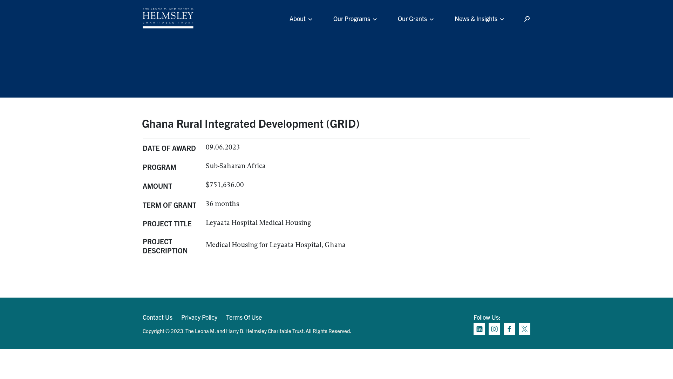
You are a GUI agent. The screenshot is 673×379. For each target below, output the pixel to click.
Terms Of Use (244, 317)
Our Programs (351, 18)
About (298, 18)
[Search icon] (527, 19)
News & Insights (476, 18)
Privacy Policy (199, 317)
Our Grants (412, 18)
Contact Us (157, 317)
